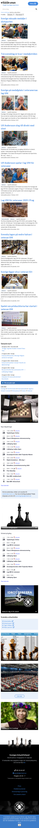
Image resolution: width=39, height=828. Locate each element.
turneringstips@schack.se (23, 496)
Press (19, 786)
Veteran (4, 40)
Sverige (3, 388)
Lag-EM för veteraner (13, 545)
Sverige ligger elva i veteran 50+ (17, 271)
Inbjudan (17, 431)
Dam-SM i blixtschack (13, 481)
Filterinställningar (5, 12)
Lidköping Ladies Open (14, 449)
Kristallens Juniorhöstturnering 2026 (18, 465)
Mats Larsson (7, 627)
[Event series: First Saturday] (14, 468)
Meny (32, 3)
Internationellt (5, 219)
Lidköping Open (12, 444)
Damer (24, 391)
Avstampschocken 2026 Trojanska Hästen (20, 454)
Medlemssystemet (19, 789)
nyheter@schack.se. (8, 494)
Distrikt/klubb (11, 388)
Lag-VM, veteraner (12, 40)
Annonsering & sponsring (19, 791)
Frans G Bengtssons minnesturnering (18, 438)
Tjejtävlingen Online (13, 433)
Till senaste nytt (9, 383)
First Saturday (11, 471)
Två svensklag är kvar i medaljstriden (19, 54)
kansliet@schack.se (20, 773)
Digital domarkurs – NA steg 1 (16, 460)
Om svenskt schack (20, 794)
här (24, 762)
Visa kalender (5, 485)
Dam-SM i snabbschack (14, 476)
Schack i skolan (5, 391)
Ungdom (30, 388)
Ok (19, 825)
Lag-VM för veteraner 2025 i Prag (17, 200)
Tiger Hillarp (7, 625)
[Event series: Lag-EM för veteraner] (14, 542)
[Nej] (37, 821)
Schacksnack (7, 623)
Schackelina (7, 621)
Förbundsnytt (16, 391)
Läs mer (19, 696)
